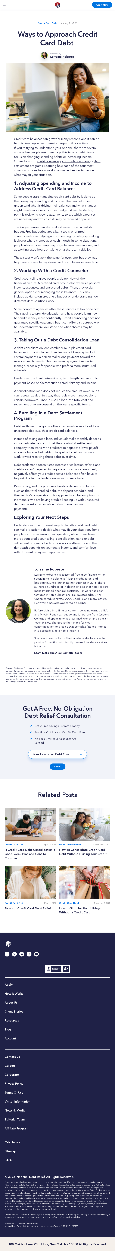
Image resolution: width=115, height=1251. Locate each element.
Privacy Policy (14, 1083)
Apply (102, 4)
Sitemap (10, 1151)
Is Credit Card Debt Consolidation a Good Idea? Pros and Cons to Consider (30, 854)
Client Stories (14, 1011)
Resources (12, 1020)
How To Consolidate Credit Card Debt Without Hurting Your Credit (83, 852)
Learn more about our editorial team (58, 653)
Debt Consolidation (70, 844)
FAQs (8, 1160)
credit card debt (65, 196)
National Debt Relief (57, 5)
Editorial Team (15, 1119)
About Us (11, 1002)
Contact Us (12, 1056)
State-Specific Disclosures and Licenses (21, 1223)
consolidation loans (75, 161)
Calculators (12, 1142)
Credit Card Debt (48, 23)
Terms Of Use (14, 1092)
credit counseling (49, 161)
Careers (10, 1065)
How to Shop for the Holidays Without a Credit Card (80, 910)
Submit (58, 766)
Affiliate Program (16, 1128)
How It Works (14, 993)
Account (10, 1038)
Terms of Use (59, 1217)
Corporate (12, 1074)
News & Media (15, 1110)
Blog (8, 1029)
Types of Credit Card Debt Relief (28, 908)
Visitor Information (17, 1101)
